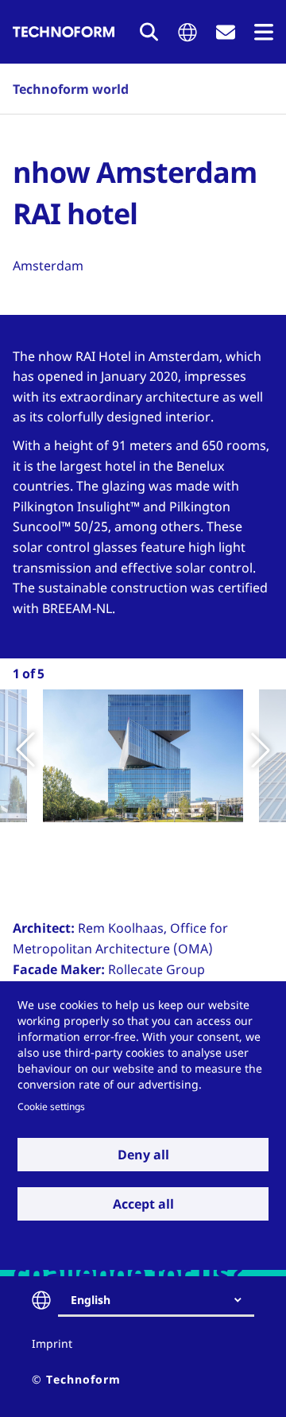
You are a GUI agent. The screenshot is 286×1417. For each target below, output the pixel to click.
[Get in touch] (225, 32)
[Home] (63, 31)
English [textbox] (90, 1299)
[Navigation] (263, 32)
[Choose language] (187, 32)
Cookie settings (51, 1106)
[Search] (149, 31)
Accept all (143, 1204)
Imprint (52, 1343)
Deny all (143, 1154)
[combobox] (162, 1300)
